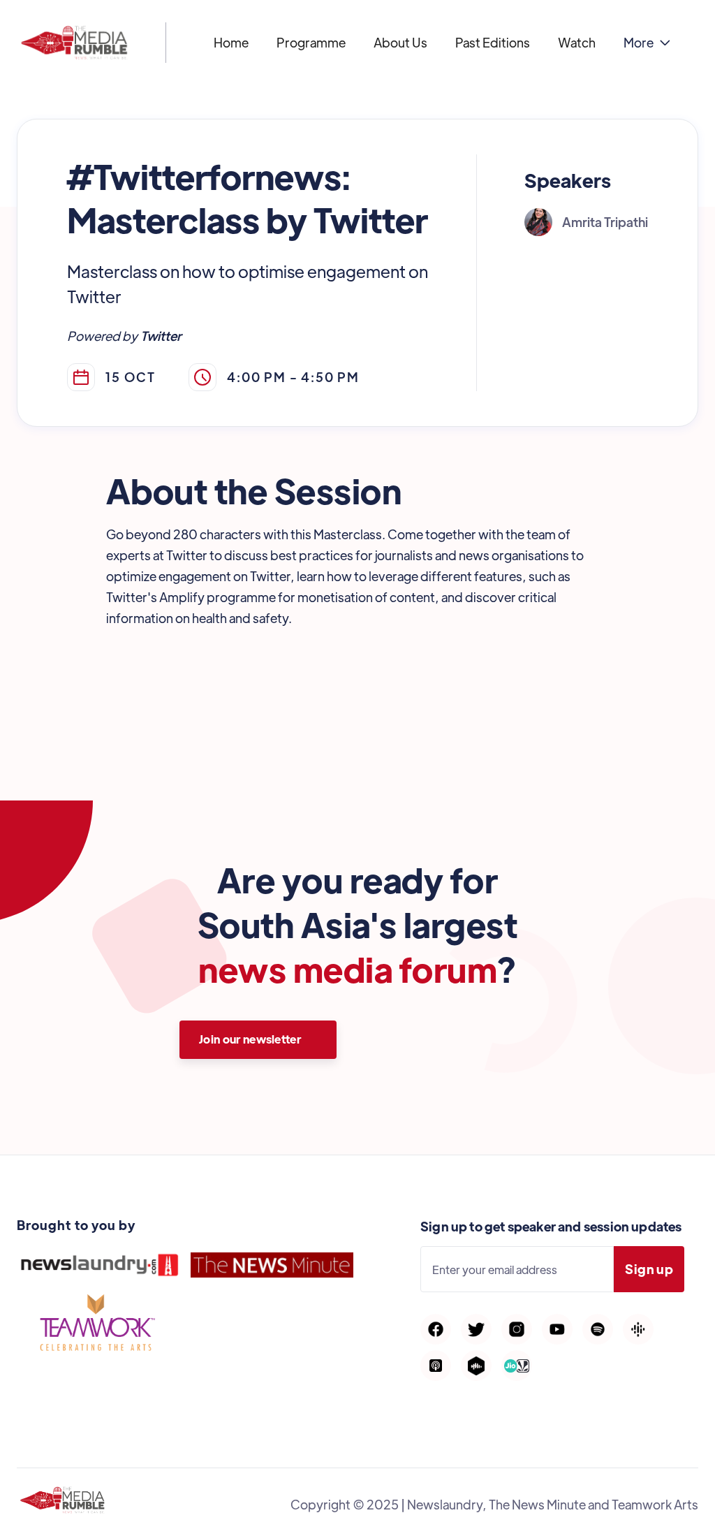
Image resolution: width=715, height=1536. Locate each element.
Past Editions (492, 42)
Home (231, 42)
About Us (400, 42)
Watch (577, 42)
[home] (74, 42)
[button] (647, 42)
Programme (311, 42)
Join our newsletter (250, 1039)
